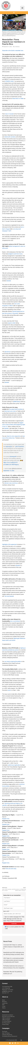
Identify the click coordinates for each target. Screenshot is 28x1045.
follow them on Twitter (18, 98)
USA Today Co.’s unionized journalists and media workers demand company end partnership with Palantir (13, 960)
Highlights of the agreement (9, 544)
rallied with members (9, 137)
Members (4, 1001)
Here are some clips (11, 868)
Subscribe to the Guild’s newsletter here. (13, 50)
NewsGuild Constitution (7, 1015)
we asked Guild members (16, 409)
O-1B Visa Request (6, 1021)
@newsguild (13, 456)
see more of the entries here (13, 437)
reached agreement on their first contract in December (13, 312)
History (3, 1008)
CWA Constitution (6, 1018)
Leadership (4, 1003)
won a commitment (15, 621)
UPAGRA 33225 (9, 81)
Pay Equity (4, 1031)
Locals (3, 1006)
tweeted (9, 281)
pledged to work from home (15, 254)
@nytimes (7, 352)
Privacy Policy (5, 1024)
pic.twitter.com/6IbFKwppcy (11, 464)
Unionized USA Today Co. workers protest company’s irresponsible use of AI (13, 946)
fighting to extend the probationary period (14, 649)
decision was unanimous (11, 483)
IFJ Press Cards (6, 1022)
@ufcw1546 (9, 446)
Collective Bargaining (7, 1034)
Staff (3, 1004)
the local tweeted (9, 596)
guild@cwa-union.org (7, 991)
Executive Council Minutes (8, 1016)
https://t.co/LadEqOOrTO (10, 462)
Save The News (6, 1033)
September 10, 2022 (8, 470)
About (3, 1000)
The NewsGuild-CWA (12, 1040)
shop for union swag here (13, 436)
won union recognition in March (11, 305)
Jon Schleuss (16, 46)
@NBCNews (16, 401)
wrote (9, 690)
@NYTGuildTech (19, 446)
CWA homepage (6, 1019)
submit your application (14, 765)
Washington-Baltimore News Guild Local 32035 (13, 639)
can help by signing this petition (13, 661)
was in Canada (9, 114)
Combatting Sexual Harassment (9, 1036)
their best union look (10, 411)
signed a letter (11, 323)
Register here (5, 818)
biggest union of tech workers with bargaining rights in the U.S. (13, 424)
